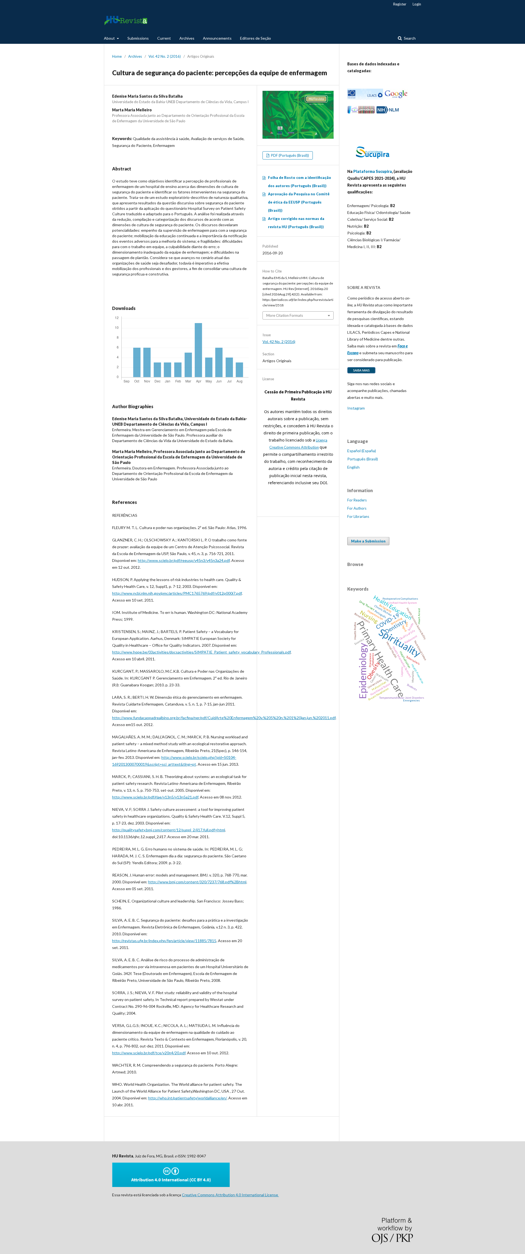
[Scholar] (396, 98)
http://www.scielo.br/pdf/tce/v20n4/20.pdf (148, 1052)
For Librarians (358, 516)
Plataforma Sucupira (372, 171)
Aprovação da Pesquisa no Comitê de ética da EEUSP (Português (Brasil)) (298, 202)
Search (409, 38)
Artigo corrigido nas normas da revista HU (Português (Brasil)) (296, 222)
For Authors (356, 508)
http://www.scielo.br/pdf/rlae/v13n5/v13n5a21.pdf (155, 797)
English (353, 467)
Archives (186, 38)
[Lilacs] (365, 98)
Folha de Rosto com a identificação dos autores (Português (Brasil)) (299, 181)
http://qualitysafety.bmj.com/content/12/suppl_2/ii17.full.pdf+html (168, 830)
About (110, 38)
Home (117, 56)
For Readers (357, 500)
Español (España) (361, 450)
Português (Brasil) (362, 459)
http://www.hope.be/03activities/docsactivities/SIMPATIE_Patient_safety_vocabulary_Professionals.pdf (201, 652)
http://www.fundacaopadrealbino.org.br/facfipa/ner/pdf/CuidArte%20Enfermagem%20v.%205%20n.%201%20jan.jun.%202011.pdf (224, 717)
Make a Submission (368, 541)
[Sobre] (361, 373)
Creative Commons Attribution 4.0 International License (230, 1194)
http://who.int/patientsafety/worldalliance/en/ (187, 1098)
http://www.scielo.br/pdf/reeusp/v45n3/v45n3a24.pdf (184, 560)
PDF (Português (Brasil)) (289, 155)
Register (399, 4)
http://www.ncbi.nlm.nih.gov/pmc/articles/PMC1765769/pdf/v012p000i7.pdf (177, 593)
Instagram (356, 408)
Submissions (138, 38)
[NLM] (387, 112)
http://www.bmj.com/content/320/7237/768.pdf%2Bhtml (197, 881)
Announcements (217, 38)
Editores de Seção (255, 38)
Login (417, 4)
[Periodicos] (361, 112)
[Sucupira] (372, 160)
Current (164, 38)
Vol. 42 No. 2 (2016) (164, 56)
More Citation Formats (284, 315)
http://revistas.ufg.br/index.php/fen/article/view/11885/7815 (164, 940)
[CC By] (171, 1185)
